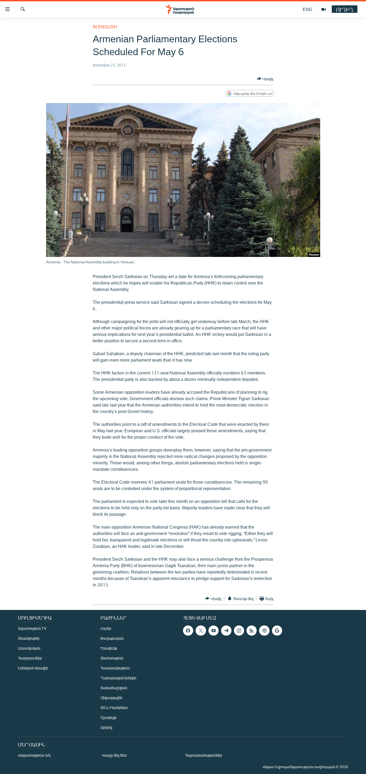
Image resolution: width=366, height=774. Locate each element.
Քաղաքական (112, 638)
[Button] (265, 78)
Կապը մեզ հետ (114, 755)
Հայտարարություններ (203, 755)
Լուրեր (105, 628)
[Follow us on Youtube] (213, 630)
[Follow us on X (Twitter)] (201, 630)
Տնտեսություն (111, 658)
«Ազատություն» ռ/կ (34, 755)
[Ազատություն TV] (324, 9)
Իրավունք (108, 648)
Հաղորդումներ (30, 658)
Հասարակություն (114, 668)
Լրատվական (29, 648)
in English (105, 26)
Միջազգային (111, 697)
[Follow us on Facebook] (188, 630)
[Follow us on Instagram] (239, 630)
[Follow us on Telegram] (226, 630)
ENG (307, 9)
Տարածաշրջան (113, 687)
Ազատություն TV (32, 628)
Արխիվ (106, 727)
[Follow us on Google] (277, 630)
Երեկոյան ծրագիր (33, 668)
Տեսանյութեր (28, 638)
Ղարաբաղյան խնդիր (118, 678)
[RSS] (252, 630)
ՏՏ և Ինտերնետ (114, 707)
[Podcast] (264, 630)
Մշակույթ (108, 717)
